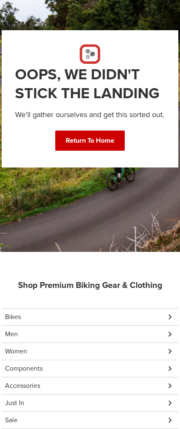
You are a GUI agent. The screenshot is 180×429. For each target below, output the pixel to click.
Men (11, 334)
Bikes (13, 317)
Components (24, 368)
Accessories (22, 385)
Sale (11, 420)
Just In (14, 403)
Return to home (90, 140)
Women (16, 351)
